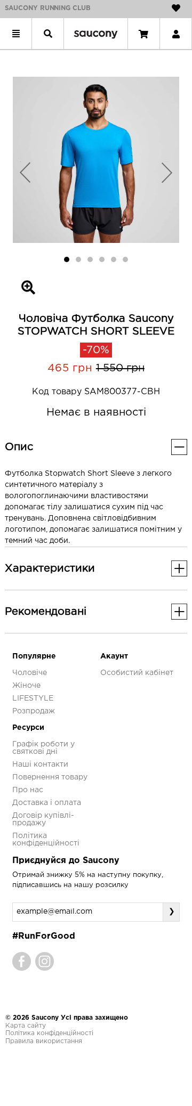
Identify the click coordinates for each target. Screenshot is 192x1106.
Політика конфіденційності (49, 1033)
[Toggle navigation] (16, 34)
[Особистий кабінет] (176, 33)
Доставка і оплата (46, 803)
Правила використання (43, 1041)
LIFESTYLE (32, 698)
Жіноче (26, 685)
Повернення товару (49, 777)
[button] (25, 172)
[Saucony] (96, 34)
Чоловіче (29, 673)
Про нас (27, 790)
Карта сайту (25, 1026)
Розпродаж (33, 711)
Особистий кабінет (136, 673)
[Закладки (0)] (176, 8)
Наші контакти (40, 764)
